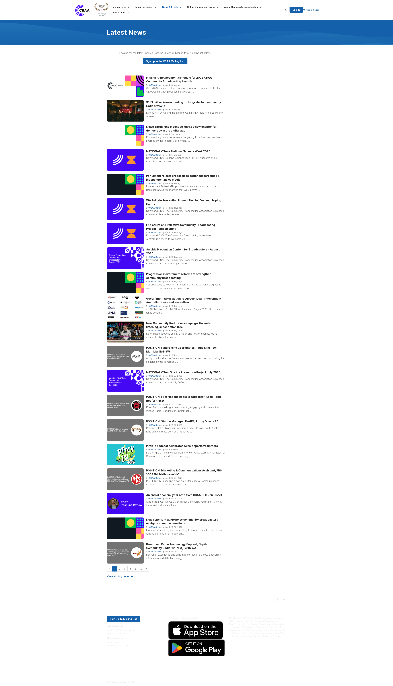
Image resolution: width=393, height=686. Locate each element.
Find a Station (312, 10)
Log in (296, 9)
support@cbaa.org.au (118, 658)
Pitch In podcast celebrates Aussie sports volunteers (182, 446)
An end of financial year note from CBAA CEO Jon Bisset (184, 495)
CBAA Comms (156, 85)
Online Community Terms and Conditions (127, 671)
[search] (282, 9)
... (141, 568)
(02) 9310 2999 (114, 654)
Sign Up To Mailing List (123, 618)
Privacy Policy (114, 667)
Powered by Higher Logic (273, 682)
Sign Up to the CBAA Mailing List (165, 61)
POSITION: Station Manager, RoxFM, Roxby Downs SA (182, 421)
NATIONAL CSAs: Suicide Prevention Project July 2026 (183, 372)
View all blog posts (118, 576)
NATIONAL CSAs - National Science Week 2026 (178, 151)
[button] (121, 7)
